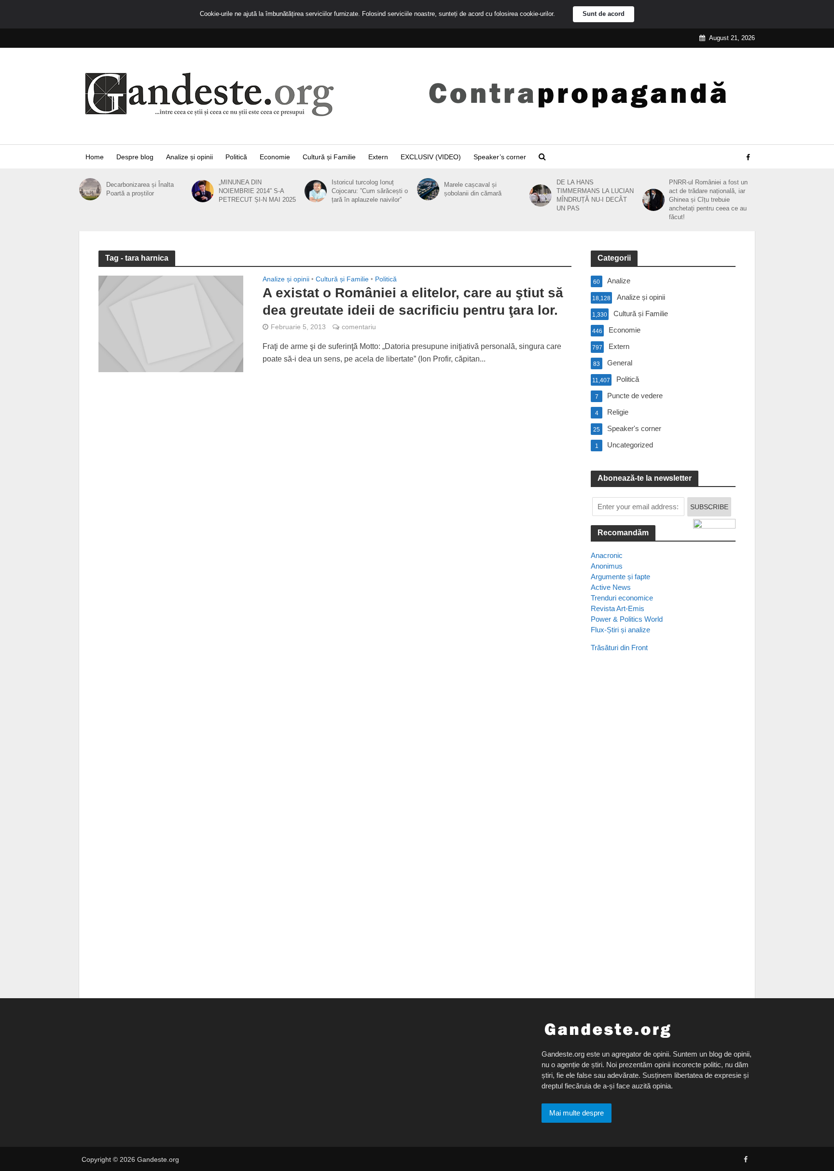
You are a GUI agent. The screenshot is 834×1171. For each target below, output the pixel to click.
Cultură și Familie (329, 157)
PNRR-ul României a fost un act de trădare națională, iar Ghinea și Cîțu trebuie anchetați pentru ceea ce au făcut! (708, 200)
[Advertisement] (663, 835)
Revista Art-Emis (617, 608)
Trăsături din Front (619, 647)
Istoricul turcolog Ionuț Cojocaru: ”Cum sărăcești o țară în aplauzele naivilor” (370, 191)
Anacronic (607, 555)
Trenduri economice (622, 598)
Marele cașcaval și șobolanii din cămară (472, 189)
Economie (275, 157)
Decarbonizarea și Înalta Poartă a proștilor (140, 189)
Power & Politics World (627, 619)
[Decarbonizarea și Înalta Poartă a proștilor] (90, 189)
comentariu (359, 327)
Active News (611, 587)
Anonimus (607, 566)
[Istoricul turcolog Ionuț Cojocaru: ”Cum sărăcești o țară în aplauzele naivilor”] (316, 191)
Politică (236, 157)
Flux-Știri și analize (620, 630)
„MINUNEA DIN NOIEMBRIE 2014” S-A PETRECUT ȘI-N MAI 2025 (257, 191)
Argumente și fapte (620, 576)
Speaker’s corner (499, 157)
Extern (378, 157)
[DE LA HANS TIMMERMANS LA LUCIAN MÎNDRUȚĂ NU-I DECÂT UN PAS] (540, 195)
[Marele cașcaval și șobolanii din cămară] (428, 189)
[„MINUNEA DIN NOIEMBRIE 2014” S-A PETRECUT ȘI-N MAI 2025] (203, 191)
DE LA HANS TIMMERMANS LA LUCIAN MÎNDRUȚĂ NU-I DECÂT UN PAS (595, 195)
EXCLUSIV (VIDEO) (431, 157)
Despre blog (134, 157)
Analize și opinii (189, 157)
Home (94, 157)
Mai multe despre (576, 1113)
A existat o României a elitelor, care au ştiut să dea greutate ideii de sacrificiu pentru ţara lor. (413, 301)
